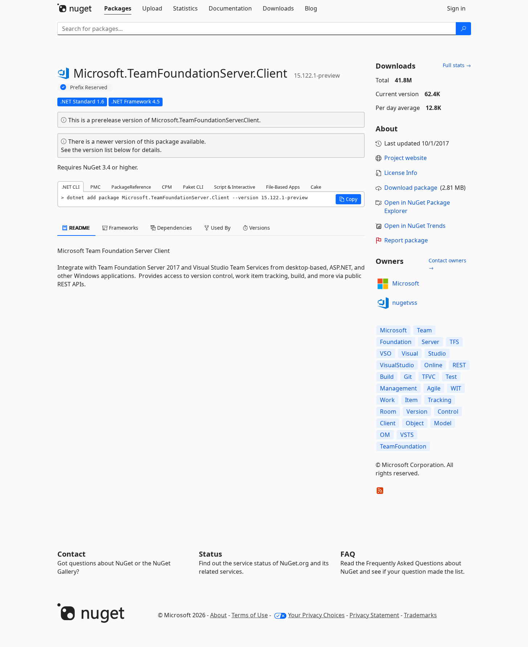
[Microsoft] (382, 283)
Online (433, 365)
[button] (348, 199)
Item (411, 400)
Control (448, 411)
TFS (454, 342)
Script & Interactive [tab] (234, 187)
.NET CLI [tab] (70, 187)
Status (210, 554)
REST (459, 365)
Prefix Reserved (88, 87)
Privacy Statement (374, 615)
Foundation (396, 342)
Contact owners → (447, 264)
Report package (406, 240)
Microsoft (405, 283)
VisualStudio (397, 365)
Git (408, 377)
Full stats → (457, 65)
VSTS (407, 435)
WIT (456, 388)
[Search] (463, 28)
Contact (71, 554)
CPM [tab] (167, 187)
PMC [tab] (95, 187)
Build (387, 377)
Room (388, 411)
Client (388, 423)
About (218, 615)
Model (442, 423)
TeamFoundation (403, 446)
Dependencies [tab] (174, 227)
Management (398, 388)
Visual (410, 353)
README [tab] (79, 227)
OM (385, 435)
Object (415, 423)
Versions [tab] (259, 227)
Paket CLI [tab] (193, 187)
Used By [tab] (219, 227)
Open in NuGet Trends (415, 226)
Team (424, 330)
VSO (386, 353)
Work (387, 400)
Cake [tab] (316, 187)
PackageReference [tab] (131, 187)
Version (416, 411)
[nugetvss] (382, 303)
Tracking (439, 400)
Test (451, 377)
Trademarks (420, 615)
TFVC (428, 377)
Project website (405, 158)
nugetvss (404, 303)
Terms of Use (250, 615)
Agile (434, 388)
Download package (410, 188)
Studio (437, 353)
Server (430, 342)
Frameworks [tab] (122, 227)
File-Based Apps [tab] (283, 187)
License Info (400, 173)
